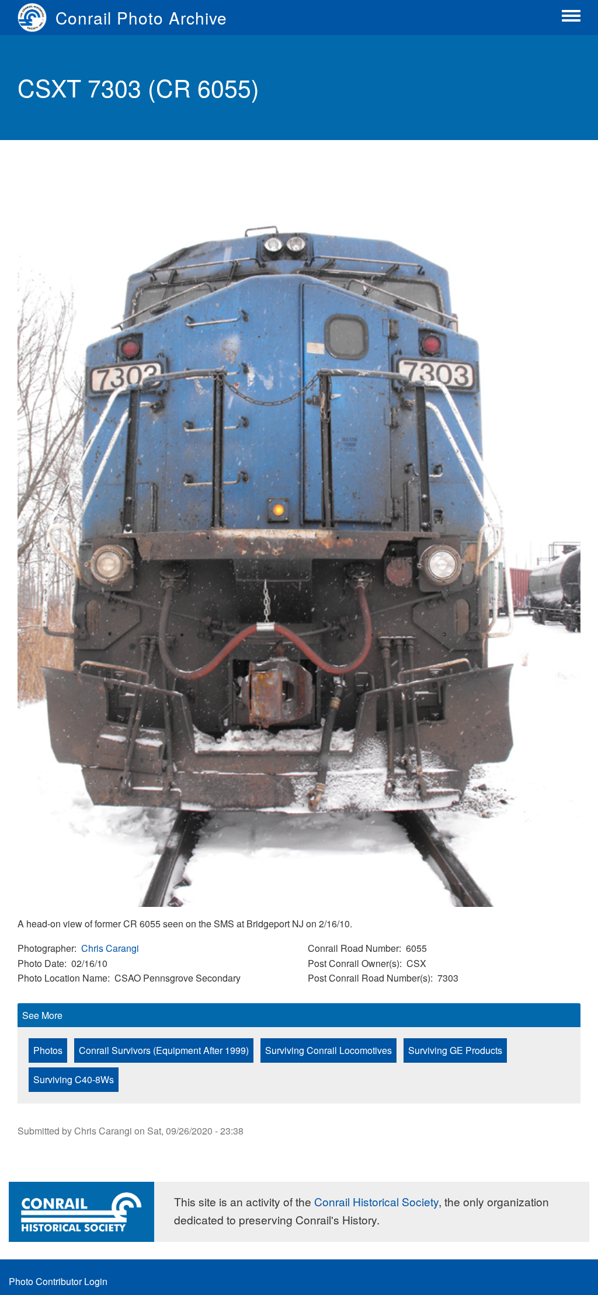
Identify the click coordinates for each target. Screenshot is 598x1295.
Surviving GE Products (455, 1050)
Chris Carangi (110, 948)
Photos (47, 1050)
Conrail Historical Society (376, 1201)
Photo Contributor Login (58, 1281)
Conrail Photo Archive (141, 17)
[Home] (36, 17)
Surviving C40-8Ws (73, 1079)
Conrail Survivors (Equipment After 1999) (164, 1050)
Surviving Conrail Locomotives (328, 1050)
